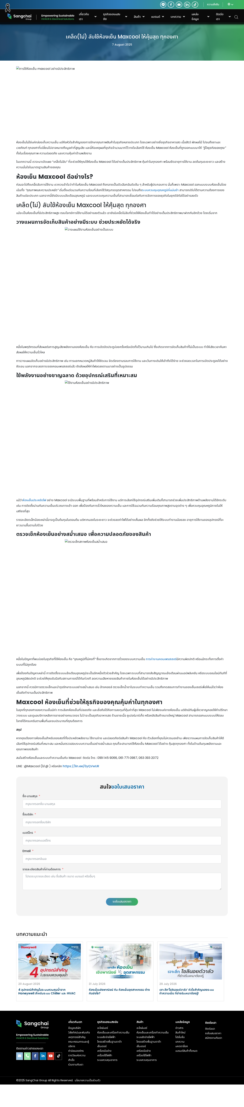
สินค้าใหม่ (180, 1033)
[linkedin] (186, 4)
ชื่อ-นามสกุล (29, 796)
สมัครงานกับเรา (213, 1038)
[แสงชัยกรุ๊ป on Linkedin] (43, 1056)
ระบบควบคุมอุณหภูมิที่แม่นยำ (160, 190)
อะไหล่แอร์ (102, 1028)
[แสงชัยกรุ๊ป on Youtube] (50, 1056)
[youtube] (179, 4)
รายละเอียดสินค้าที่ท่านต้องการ (41, 869)
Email (26, 851)
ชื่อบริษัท (27, 814)
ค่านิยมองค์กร (76, 1051)
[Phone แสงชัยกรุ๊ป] (27, 1056)
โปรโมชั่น (180, 1037)
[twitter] (163, 4)
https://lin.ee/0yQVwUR (81, 766)
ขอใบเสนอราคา (122, 901)
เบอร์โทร (27, 833)
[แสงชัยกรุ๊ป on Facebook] (35, 1056)
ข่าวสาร (179, 1028)
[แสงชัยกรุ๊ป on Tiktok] (58, 1056)
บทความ (180, 1042)
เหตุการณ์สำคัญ (77, 1037)
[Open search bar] (236, 17)
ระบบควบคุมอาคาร (107, 1060)
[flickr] (195, 4)
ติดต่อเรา (210, 1029)
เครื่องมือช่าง (104, 1051)
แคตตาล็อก (181, 1046)
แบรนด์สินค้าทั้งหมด (186, 1051)
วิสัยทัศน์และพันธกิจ (79, 1033)
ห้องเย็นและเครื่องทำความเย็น (113, 1033)
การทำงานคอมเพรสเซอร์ (161, 659)
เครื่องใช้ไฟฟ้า (104, 1055)
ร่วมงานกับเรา (75, 1065)
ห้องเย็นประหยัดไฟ (34, 500)
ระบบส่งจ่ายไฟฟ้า (106, 1037)
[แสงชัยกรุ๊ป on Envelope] (19, 1056)
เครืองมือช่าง (143, 1051)
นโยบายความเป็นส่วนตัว (87, 1080)
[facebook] (171, 4)
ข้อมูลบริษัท (74, 1028)
